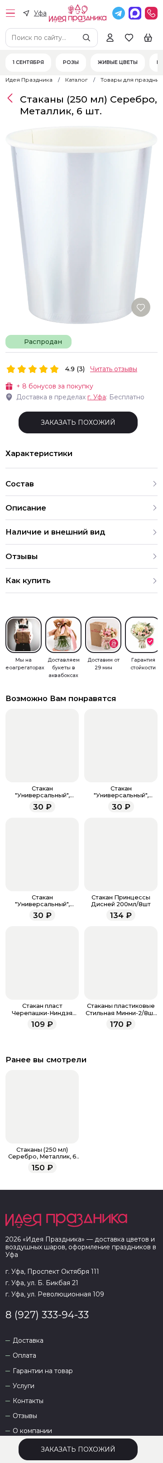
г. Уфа (96, 397)
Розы (71, 62)
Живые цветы (118, 62)
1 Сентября (28, 62)
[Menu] (10, 13)
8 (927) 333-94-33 (47, 1315)
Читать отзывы (113, 369)
